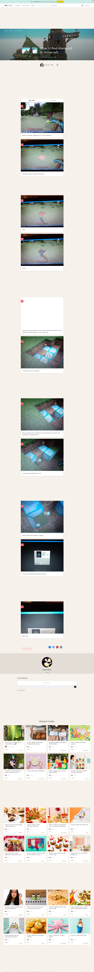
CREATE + (33, 5)
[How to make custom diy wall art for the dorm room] (36, 843)
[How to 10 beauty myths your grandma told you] (14, 897)
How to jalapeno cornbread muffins (35, 936)
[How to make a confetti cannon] (80, 733)
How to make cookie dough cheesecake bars (13, 825)
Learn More (60, 1)
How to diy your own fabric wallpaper (79, 853)
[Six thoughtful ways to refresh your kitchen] (14, 926)
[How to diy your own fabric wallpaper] (80, 843)
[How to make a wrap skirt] (80, 926)
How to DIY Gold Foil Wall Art (36, 771)
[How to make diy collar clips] (80, 815)
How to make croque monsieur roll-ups (33, 825)
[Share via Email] (61, 647)
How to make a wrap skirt (79, 935)
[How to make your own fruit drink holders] (58, 761)
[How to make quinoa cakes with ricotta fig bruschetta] (80, 897)
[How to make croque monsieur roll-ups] (36, 815)
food (21, 750)
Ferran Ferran (47, 670)
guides (11, 30)
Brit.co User (46, 65)
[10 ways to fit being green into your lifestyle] (80, 761)
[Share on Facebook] (50, 647)
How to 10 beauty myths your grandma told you (14, 907)
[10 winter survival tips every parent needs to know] (14, 761)
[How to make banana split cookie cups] (58, 843)
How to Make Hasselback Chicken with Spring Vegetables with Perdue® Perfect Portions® (35, 745)
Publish (75, 687)
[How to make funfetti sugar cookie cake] (58, 897)
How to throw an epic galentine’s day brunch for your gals (13, 854)
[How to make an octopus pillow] (58, 926)
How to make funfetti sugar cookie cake (57, 907)
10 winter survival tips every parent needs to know (13, 771)
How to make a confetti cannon (78, 743)
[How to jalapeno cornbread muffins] (36, 926)
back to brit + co (42, 5)
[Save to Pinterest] (57, 647)
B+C (32, 746)
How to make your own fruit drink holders (57, 771)
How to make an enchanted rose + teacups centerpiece (57, 825)
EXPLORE (17, 5)
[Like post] (57, 65)
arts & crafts (63, 750)
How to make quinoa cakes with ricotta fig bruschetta (79, 907)
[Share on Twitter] (53, 647)
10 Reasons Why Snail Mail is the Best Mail (57, 743)
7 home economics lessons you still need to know (35, 907)
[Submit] (82, 5)
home (87, 778)
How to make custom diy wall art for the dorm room (36, 853)
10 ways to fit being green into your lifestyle (79, 771)
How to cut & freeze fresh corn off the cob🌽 (13, 743)
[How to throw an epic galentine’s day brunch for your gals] (14, 843)
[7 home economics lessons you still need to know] (36, 897)
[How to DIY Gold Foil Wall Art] (36, 761)
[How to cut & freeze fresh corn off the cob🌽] (14, 733)
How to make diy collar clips (79, 824)
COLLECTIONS (25, 5)
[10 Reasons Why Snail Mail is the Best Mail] (58, 733)
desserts (20, 832)
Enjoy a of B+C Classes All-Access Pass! (43, 1)
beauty (20, 914)
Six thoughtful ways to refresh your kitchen (12, 936)
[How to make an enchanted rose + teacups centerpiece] (58, 815)
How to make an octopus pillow (56, 936)
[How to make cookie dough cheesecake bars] (14, 815)
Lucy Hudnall (11, 746)
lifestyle (20, 778)
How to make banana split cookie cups (57, 853)
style (87, 832)
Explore (6, 30)
